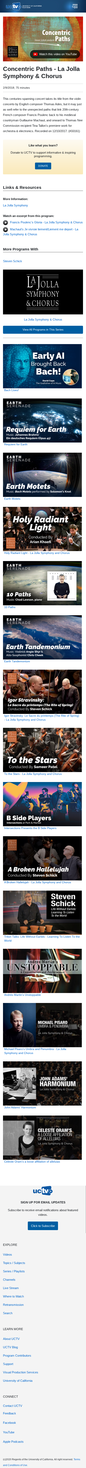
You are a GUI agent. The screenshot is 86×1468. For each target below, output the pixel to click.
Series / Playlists (14, 1271)
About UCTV (11, 1338)
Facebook (9, 1422)
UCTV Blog (10, 1347)
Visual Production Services (20, 1372)
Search (7, 1313)
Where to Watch (13, 1296)
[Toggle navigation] (74, 6)
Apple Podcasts (13, 1441)
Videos (7, 1254)
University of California (17, 1380)
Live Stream (11, 1288)
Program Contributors (17, 1355)
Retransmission (13, 1304)
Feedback (9, 1413)
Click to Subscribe (43, 1226)
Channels (9, 1279)
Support (8, 1364)
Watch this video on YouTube (55, 55)
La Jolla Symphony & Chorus (43, 319)
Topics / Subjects (14, 1263)
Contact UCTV (12, 1405)
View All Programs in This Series (43, 329)
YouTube (8, 1432)
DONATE (43, 166)
